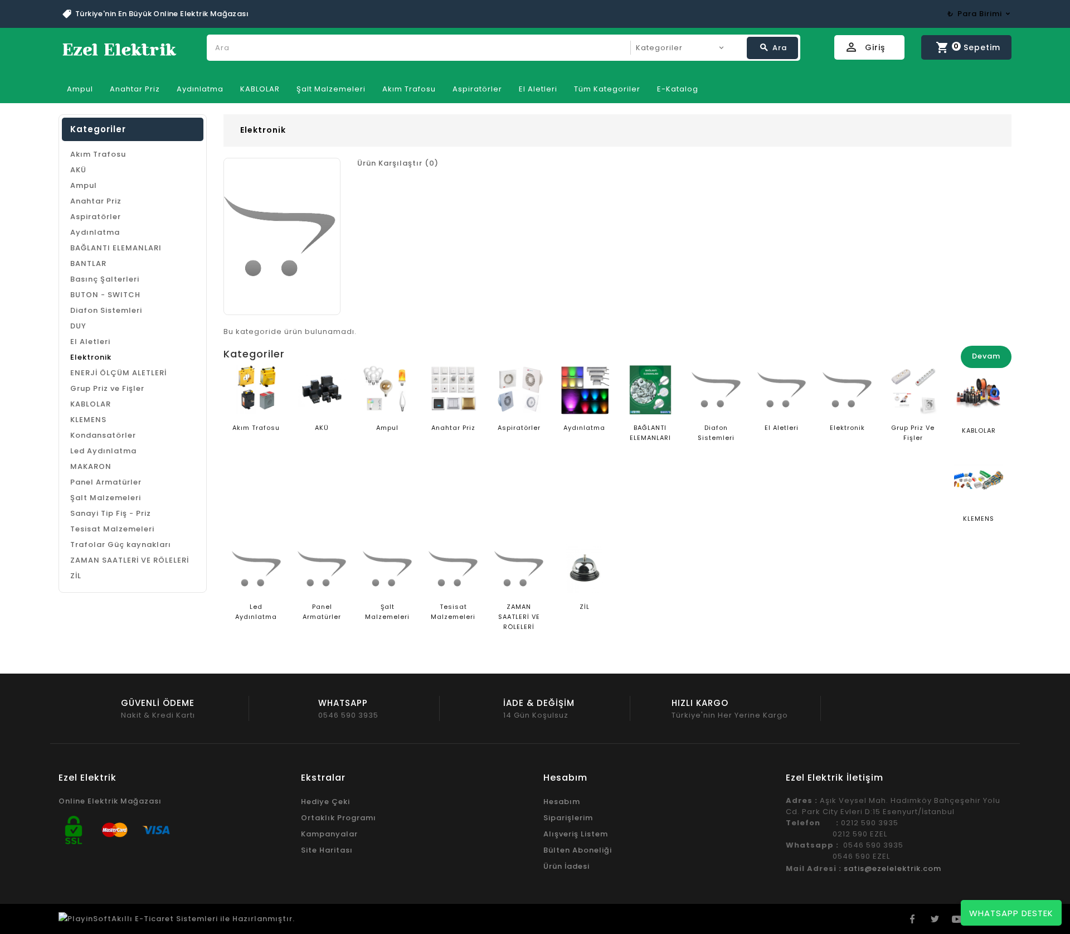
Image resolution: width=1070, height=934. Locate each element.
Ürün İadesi (566, 866)
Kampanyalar (329, 834)
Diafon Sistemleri (106, 310)
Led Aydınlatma (103, 451)
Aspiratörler (477, 89)
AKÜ (78, 169)
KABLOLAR (260, 89)
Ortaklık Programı (338, 817)
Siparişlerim (568, 817)
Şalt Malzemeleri (331, 89)
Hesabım (561, 801)
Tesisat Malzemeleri (112, 529)
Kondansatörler (103, 435)
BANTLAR (88, 263)
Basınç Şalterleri (104, 279)
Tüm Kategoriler (607, 89)
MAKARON (90, 466)
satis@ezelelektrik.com (892, 868)
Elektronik (90, 357)
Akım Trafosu (409, 89)
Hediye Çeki (325, 801)
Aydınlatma (200, 89)
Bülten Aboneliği (577, 850)
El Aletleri (538, 89)
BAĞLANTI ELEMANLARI (116, 248)
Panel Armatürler (106, 482)
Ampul (80, 89)
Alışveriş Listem (575, 834)
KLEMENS (88, 419)
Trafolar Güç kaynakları (120, 544)
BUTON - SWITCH (105, 294)
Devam (986, 356)
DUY (78, 326)
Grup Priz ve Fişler (107, 388)
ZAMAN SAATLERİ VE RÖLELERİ (129, 560)
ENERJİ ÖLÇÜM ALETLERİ (118, 372)
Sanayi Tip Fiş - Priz (110, 513)
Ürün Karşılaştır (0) (398, 163)
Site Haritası (327, 850)
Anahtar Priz (135, 89)
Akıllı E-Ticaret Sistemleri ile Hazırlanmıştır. (203, 918)
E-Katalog (677, 89)
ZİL (75, 575)
